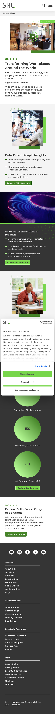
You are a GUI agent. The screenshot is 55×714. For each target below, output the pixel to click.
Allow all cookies (27, 374)
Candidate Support (15, 636)
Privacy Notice (12, 667)
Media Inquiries (12, 589)
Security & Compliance (16, 671)
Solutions (9, 572)
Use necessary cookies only (27, 390)
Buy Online (10, 621)
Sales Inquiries (12, 607)
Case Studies (11, 579)
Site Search (10, 684)
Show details (41, 366)
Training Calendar (14, 617)
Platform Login (12, 611)
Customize (26, 382)
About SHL (10, 569)
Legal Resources (13, 674)
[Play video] (33, 37)
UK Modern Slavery (14, 677)
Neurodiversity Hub (14, 642)
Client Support (13, 614)
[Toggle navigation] (50, 5)
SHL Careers (11, 582)
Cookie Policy (11, 664)
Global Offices (12, 586)
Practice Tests (11, 646)
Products (9, 575)
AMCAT (9, 649)
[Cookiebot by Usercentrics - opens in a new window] (40, 322)
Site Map (9, 681)
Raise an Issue (13, 639)
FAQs (7, 592)
